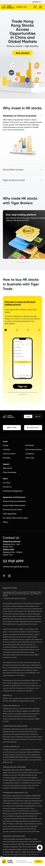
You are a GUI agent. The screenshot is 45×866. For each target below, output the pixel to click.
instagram (9, 576)
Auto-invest (29, 458)
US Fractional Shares (33, 449)
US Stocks (6, 449)
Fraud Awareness (9, 472)
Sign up (22, 386)
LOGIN (28, 416)
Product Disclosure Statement (14, 501)
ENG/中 (38, 2)
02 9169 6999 (13, 561)
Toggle (40, 7)
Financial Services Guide (12, 509)
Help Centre (7, 468)
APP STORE (12, 427)
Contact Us (7, 487)
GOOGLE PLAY (34, 427)
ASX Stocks (29, 445)
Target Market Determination (14, 505)
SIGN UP (37, 416)
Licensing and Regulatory (13, 491)
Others (5, 522)
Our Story (6, 483)
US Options (29, 454)
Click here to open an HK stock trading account (20, 303)
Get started (22, 53)
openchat (40, 847)
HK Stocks (6, 458)
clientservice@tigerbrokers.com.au (16, 567)
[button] (16, 262)
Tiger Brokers (16, 7)
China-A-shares (9, 454)
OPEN (38, 861)
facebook (4, 576)
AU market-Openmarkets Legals (15, 518)
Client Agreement (9, 514)
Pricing (5, 445)
